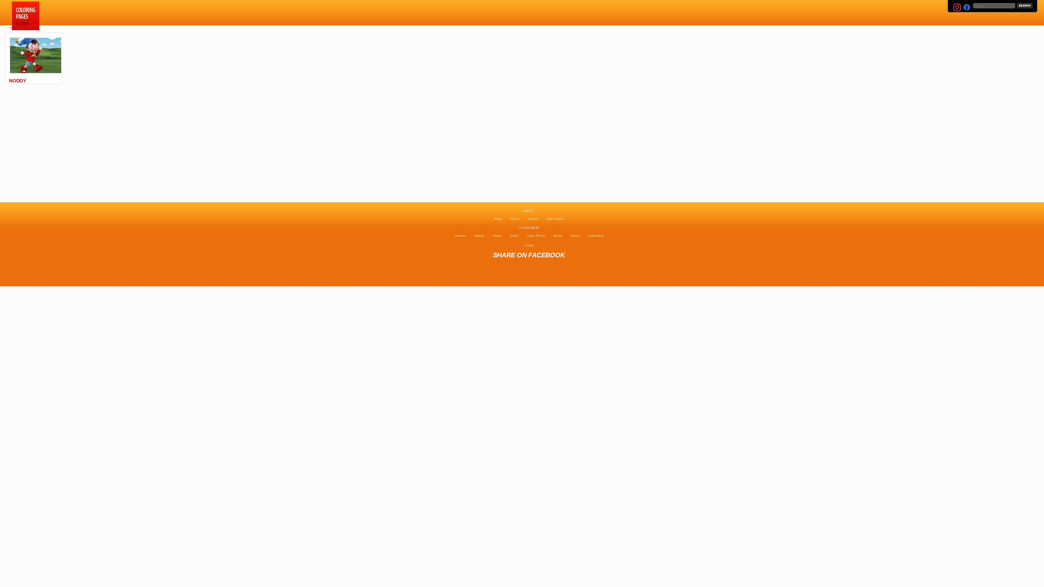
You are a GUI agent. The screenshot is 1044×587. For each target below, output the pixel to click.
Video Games (555, 218)
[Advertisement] (171, 12)
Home (498, 218)
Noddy (17, 80)
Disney (514, 218)
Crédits (529, 245)
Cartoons (459, 235)
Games (514, 235)
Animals (532, 218)
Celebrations (596, 235)
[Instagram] (957, 7)
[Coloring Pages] (23, 29)
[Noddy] (37, 73)
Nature (575, 235)
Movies (558, 235)
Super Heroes (536, 235)
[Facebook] (967, 7)
